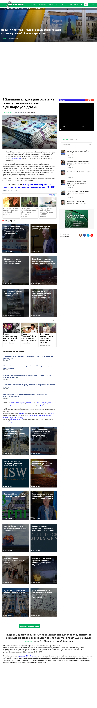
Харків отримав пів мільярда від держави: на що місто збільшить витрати (29, 386)
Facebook (29, 415)
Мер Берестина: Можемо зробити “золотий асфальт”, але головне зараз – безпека (78, 153)
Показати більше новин (29, 626)
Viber (43, 415)
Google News (13, 418)
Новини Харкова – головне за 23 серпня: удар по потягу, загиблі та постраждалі (31, 31)
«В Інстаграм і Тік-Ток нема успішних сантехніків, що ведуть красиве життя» (78, 173)
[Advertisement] (48, 55)
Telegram (21, 413)
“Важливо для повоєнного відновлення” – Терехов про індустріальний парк (24, 395)
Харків (28, 403)
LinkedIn (5, 418)
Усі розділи (59, 4)
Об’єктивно (32, 4)
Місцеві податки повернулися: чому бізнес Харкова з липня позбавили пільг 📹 (26, 376)
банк (43, 403)
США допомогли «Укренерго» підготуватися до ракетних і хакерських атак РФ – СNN (29, 185)
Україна (22, 403)
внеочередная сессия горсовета (14, 405)
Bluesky (20, 418)
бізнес (38, 403)
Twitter (88, 235)
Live (70, 4)
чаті (52, 413)
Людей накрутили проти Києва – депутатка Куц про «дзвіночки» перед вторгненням (77, 183)
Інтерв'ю (65, 140)
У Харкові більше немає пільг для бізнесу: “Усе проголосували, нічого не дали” (27, 367)
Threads (48, 415)
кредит (39, 405)
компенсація (31, 405)
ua (75, 4)
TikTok (18, 420)
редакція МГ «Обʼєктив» (28, 656)
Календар (73, 140)
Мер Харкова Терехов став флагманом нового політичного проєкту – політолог (77, 203)
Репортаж (42, 4)
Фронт (51, 4)
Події (4, 38)
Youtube (13, 420)
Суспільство (8, 112)
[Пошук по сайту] (82, 4)
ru (78, 4)
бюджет (48, 403)
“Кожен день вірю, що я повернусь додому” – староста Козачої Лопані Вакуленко (78, 163)
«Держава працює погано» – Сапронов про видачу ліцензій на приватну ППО (27, 357)
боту (10, 422)
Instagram (37, 415)
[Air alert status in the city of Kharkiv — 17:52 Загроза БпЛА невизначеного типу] (44, 9)
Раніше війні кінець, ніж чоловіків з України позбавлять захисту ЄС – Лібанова (78, 193)
